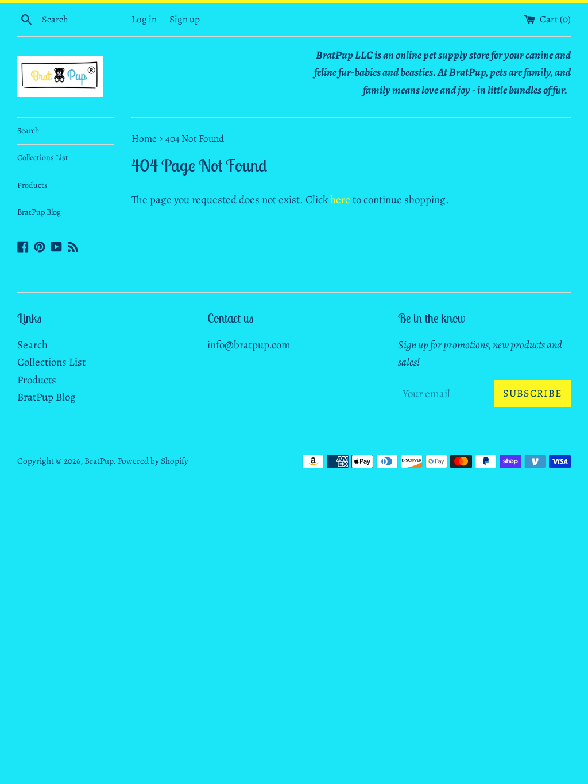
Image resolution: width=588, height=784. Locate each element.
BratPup (98, 461)
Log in (144, 19)
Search (28, 130)
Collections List (42, 157)
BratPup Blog (39, 212)
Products (32, 185)
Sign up (184, 19)
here (340, 199)
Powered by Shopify (153, 461)
